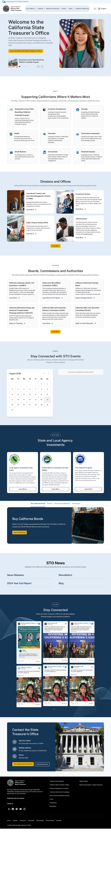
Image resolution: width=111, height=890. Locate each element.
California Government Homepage (59, 792)
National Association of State (91, 785)
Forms (51, 799)
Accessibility (40, 820)
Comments (31, 820)
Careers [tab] (49, 503)
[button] (16, 664)
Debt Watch (53, 806)
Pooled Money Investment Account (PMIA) (55, 469)
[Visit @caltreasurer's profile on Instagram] (46, 624)
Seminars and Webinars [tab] (62, 503)
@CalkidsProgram (28, 671)
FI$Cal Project (83, 781)
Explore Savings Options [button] (85, 298)
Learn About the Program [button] (52, 298)
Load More (55, 246)
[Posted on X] (39, 668)
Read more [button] (22, 657)
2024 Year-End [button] (19, 583)
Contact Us (23, 820)
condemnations (88, 234)
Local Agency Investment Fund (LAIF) (20, 469)
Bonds (64, 8)
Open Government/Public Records (59, 795)
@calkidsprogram (58, 628)
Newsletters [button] (65, 575)
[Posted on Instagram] (66, 624)
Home (9, 820)
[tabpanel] (55, 43)
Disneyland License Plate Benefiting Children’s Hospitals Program (31, 61)
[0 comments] (21, 704)
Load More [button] (55, 332)
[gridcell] (47, 399)
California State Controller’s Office (59, 785)
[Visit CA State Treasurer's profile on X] (19, 668)
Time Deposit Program (83, 468)
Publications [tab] (76, 503)
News (70, 8)
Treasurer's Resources (82, 8)
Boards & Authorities (52, 8)
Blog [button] (61, 583)
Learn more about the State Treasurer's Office (26, 51)
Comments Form (42, 764)
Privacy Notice (50, 820)
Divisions (40, 8)
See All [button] (20, 532)
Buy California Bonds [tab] (38, 503)
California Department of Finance (59, 788)
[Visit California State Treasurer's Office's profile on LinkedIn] (19, 624)
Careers (15, 820)
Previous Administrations (57, 781)
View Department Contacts (23, 764)
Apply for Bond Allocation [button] (85, 323)
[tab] (19, 66)
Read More (31, 210)
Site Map (58, 820)
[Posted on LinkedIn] (39, 624)
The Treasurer (30, 8)
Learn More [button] (14, 298)
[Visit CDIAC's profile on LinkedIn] (20, 651)
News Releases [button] (15, 575)
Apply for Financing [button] (17, 323)
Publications (53, 803)
